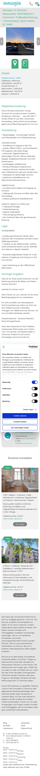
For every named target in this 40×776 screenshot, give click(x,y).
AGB (23, 725)
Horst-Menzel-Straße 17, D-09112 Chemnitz (18, 737)
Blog (5, 723)
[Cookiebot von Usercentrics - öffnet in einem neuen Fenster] (29, 347)
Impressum (8, 728)
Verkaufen (25, 723)
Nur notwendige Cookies (20, 427)
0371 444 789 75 (29, 439)
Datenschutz (26, 728)
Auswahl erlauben (20, 422)
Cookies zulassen (20, 416)
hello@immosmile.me (23, 443)
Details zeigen (28, 409)
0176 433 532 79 (12, 742)
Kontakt (6, 725)
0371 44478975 (12, 740)
